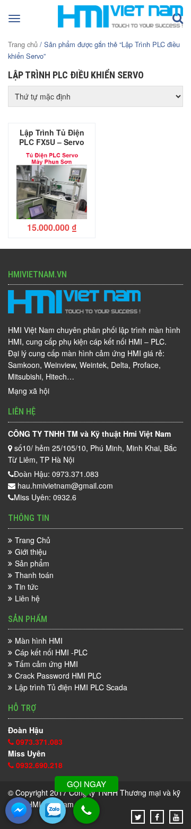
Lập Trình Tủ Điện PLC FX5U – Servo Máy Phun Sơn (51, 136)
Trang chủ (23, 44)
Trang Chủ (32, 540)
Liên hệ (27, 598)
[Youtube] (176, 817)
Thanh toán (34, 575)
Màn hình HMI (39, 640)
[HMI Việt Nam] (120, 24)
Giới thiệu (31, 551)
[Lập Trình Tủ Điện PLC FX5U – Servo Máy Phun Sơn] (51, 185)
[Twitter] (138, 817)
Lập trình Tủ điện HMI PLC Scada (71, 687)
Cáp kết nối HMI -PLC (51, 652)
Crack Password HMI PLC (58, 675)
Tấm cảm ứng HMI (46, 664)
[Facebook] (157, 817)
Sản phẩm (32, 563)
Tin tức (26, 586)
